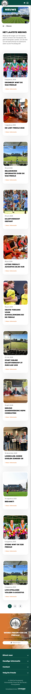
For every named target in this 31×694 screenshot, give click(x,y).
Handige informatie (11, 661)
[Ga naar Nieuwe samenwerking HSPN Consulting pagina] (15, 391)
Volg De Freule (9, 673)
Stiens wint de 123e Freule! (14, 546)
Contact (6, 667)
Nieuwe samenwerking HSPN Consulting (15, 410)
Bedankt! (9, 502)
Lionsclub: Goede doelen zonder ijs (14, 457)
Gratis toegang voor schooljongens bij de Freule (14, 313)
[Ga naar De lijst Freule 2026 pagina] (15, 111)
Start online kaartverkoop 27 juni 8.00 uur (13, 362)
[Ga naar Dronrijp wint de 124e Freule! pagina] (15, 65)
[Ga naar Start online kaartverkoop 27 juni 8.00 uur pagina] (15, 343)
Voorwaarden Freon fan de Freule (15, 682)
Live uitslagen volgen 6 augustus (14, 591)
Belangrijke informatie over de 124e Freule (14, 173)
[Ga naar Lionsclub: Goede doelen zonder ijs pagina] (15, 439)
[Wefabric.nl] (21, 689)
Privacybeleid (15, 684)
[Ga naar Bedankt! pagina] (15, 484)
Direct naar (8, 655)
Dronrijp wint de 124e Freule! (14, 83)
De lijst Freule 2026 (14, 128)
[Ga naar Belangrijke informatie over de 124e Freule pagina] (15, 154)
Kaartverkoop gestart (12, 220)
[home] (4, 3)
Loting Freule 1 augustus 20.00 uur (14, 265)
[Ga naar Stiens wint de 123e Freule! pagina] (15, 527)
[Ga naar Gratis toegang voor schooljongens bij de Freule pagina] (15, 293)
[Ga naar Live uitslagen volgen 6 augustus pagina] (15, 573)
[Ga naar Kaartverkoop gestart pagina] (15, 202)
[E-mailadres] (24, 3)
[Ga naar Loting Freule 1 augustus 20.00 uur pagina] (15, 247)
